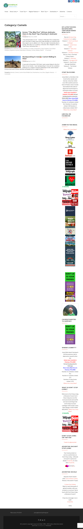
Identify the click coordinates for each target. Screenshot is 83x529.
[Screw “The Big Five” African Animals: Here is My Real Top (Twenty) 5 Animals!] (13, 39)
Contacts (69, 11)
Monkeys (28, 50)
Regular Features (33, 11)
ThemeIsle (48, 525)
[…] (38, 46)
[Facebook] (69, 1)
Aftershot (73, 58)
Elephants (12, 50)
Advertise (62, 11)
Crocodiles (31, 48)
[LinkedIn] (76, 1)
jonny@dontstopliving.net (41, 512)
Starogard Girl (73, 60)
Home (6, 11)
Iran (41, 72)
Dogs (42, 48)
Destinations (53, 11)
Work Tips (44, 11)
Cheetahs (25, 48)
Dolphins (46, 48)
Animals (16, 48)
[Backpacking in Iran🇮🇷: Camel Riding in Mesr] (13, 62)
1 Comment (48, 50)
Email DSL (70, 460)
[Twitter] (71, 1)
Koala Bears (23, 50)
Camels (20, 48)
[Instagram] (74, 1)
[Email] (78, 1)
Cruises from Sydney (70, 484)
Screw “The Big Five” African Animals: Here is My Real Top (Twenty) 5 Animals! (39, 33)
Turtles (33, 50)
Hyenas (17, 50)
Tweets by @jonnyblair (70, 442)
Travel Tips (23, 11)
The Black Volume (73, 52)
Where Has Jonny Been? (70, 110)
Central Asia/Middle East (25, 72)
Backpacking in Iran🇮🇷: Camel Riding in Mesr (39, 58)
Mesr (43, 72)
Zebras (42, 50)
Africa (11, 48)
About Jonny (13, 11)
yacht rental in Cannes (71, 478)
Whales (38, 50)
